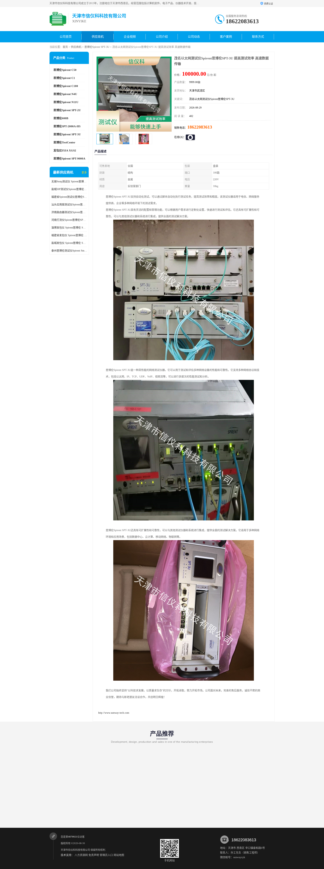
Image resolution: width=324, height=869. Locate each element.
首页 (65, 47)
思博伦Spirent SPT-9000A (69, 158)
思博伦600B (60, 118)
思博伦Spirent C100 (65, 86)
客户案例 (226, 36)
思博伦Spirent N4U (65, 94)
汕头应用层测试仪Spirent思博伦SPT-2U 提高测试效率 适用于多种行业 (69, 204)
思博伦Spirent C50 (64, 69)
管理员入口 (106, 855)
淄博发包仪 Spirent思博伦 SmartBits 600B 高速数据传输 (69, 227)
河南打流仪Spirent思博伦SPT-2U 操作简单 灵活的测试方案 (69, 220)
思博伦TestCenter (64, 142)
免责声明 (93, 855)
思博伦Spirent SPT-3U (96, 47)
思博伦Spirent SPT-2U (67, 110)
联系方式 (258, 36)
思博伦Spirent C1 (64, 77)
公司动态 (194, 36)
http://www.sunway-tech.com (113, 712)
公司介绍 (162, 36)
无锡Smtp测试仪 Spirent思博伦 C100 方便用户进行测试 (69, 181)
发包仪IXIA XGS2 (64, 150)
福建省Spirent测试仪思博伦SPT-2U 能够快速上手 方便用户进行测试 (69, 196)
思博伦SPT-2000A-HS (66, 126)
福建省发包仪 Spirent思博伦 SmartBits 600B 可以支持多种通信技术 (69, 235)
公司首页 (66, 36)
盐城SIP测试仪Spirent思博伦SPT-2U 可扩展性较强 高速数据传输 (69, 189)
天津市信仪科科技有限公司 (75, 849)
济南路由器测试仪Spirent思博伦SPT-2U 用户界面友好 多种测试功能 (69, 212)
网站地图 (119, 855)
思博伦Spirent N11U (65, 102)
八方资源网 (81, 855)
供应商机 (98, 36)
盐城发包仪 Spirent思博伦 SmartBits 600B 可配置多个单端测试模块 (69, 243)
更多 (84, 172)
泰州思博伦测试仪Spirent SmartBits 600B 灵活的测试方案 (69, 250)
